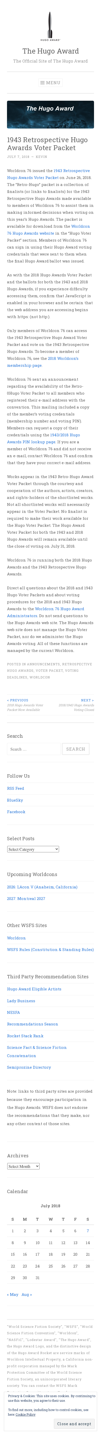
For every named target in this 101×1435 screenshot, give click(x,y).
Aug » (26, 1294)
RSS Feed (15, 788)
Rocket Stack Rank (25, 1035)
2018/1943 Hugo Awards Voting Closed (76, 705)
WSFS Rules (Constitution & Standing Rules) (50, 949)
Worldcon (40, 677)
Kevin (41, 157)
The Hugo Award (50, 50)
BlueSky (15, 800)
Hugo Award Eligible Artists (34, 988)
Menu (53, 82)
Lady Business (21, 1000)
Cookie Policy (25, 1414)
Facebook (16, 811)
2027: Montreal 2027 (26, 898)
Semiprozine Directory (29, 1067)
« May (12, 1294)
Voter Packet (49, 670)
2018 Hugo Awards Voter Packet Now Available (25, 705)
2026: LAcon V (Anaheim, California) (42, 886)
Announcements (43, 664)
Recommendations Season (32, 1023)
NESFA (13, 1012)
